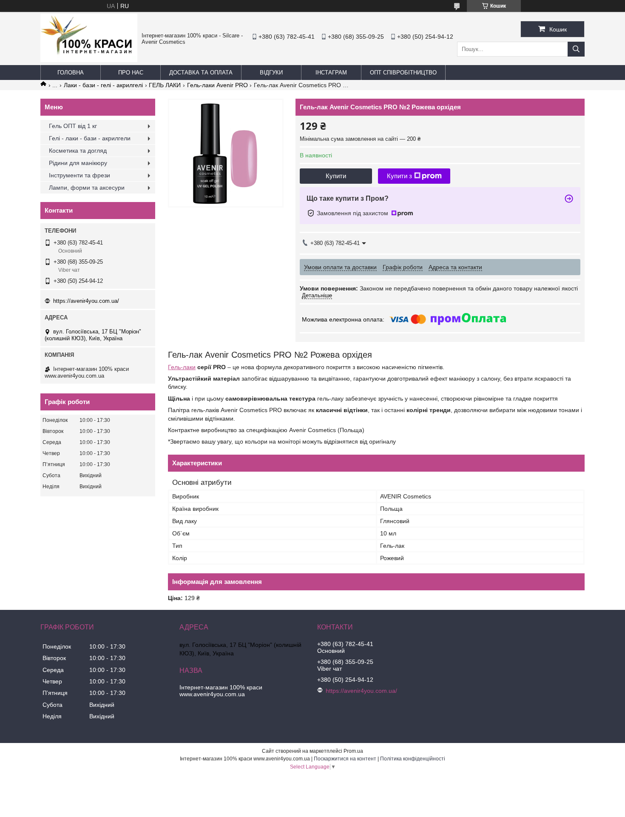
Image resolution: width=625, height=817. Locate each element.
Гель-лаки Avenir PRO (217, 85)
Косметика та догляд (78, 150)
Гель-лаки (182, 367)
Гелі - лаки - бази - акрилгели (90, 138)
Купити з (399, 175)
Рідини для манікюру (78, 162)
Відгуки (271, 72)
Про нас (130, 72)
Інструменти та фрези (79, 175)
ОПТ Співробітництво (403, 72)
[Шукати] (576, 49)
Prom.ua (353, 751)
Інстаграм (331, 72)
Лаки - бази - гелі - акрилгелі (103, 85)
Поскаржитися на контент (345, 759)
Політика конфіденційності (412, 759)
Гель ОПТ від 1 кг (73, 125)
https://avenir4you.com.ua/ (86, 301)
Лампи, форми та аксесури (87, 187)
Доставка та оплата (201, 72)
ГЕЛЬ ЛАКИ (165, 85)
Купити (336, 175)
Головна (70, 72)
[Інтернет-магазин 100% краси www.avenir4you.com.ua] (88, 60)
